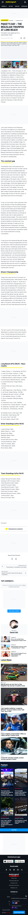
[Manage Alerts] (15, 558)
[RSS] (21, 869)
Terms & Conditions (6, 910)
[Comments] (25, 38)
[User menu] (25, 2)
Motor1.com (14, 878)
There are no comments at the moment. (14, 585)
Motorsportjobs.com (14, 880)
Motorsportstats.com (14, 885)
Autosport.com (14, 883)
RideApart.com (14, 887)
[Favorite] (21, 38)
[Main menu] (2, 2)
